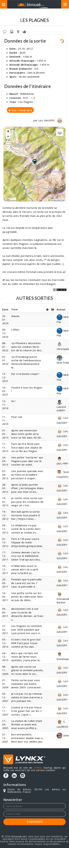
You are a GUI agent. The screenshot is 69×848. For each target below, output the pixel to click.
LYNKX (37, 767)
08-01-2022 (5, 346)
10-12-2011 (5, 569)
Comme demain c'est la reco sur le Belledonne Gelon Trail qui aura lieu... (26, 556)
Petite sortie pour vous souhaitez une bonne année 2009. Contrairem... (26, 683)
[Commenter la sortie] (5, 31)
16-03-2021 (5, 391)
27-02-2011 (5, 629)
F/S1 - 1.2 (29, 97)
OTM (62, 200)
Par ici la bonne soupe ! (25, 373)
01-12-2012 (5, 542)
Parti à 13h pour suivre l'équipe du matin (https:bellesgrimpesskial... (27, 542)
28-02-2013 (5, 488)
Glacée (15, 316)
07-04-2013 (5, 474)
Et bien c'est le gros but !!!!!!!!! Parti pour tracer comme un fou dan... (26, 643)
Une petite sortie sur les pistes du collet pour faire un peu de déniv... (27, 596)
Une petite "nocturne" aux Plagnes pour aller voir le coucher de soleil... (27, 461)
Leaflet (53, 200)
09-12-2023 (5, 333)
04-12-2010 (5, 656)
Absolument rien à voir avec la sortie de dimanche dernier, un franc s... (27, 614)
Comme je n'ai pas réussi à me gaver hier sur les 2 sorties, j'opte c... (26, 711)
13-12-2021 (5, 377)
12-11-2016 (5, 404)
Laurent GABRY (61, 408)
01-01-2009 (5, 683)
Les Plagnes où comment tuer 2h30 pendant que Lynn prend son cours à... (26, 629)
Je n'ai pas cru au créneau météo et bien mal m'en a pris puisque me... (26, 697)
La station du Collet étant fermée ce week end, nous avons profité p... (26, 724)
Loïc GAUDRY (46, 120)
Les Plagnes (25, 101)
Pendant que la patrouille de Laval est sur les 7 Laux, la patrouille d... (26, 583)
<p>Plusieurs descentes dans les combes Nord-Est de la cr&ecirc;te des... (27, 346)
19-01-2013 (5, 501)
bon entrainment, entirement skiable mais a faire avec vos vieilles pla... (27, 738)
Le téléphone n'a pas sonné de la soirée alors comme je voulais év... (26, 529)
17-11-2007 (5, 711)
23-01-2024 (5, 319)
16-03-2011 (5, 596)
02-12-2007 (5, 697)
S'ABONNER (35, 822)
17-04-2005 (5, 724)
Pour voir (16, 416)
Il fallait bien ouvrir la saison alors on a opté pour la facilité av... (24, 569)
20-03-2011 (5, 583)
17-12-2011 (5, 556)
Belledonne (27, 93)
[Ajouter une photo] (12, 31)
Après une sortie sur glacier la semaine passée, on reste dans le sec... (27, 670)
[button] (34, 161)
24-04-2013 (5, 461)
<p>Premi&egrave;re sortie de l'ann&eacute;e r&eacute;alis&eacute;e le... (26, 362)
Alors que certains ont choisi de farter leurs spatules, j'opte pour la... (26, 656)
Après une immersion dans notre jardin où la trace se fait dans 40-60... (27, 434)
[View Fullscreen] (8, 143)
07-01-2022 (5, 360)
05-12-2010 (5, 643)
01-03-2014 (5, 434)
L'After (15, 329)
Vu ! (13, 401)
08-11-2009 (5, 670)
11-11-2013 (5, 447)
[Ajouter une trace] (18, 31)
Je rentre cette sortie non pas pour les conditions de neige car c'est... (27, 501)
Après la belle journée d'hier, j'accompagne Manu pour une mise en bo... (27, 488)
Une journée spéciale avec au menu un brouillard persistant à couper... (27, 474)
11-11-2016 (5, 420)
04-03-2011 (5, 612)
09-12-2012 (5, 529)
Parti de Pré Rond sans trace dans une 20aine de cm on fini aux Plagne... (26, 447)
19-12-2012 (5, 515)
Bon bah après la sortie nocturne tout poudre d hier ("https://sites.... (25, 515)
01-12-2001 (5, 738)
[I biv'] (24, 31)
